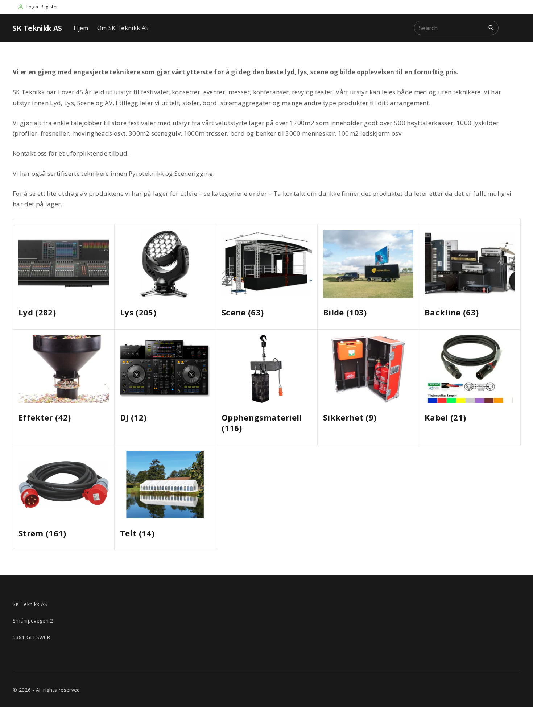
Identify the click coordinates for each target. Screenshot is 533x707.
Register (49, 7)
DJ (133, 417)
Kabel (445, 417)
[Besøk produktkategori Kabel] (470, 369)
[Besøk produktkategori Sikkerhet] (368, 369)
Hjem (81, 28)
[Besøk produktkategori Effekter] (63, 369)
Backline (452, 312)
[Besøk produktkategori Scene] (267, 264)
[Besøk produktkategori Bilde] (368, 264)
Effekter (44, 417)
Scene (243, 312)
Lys (138, 312)
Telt (137, 533)
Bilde (345, 312)
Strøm (42, 533)
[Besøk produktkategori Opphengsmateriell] (267, 369)
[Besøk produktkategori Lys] (165, 264)
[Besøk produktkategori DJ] (165, 369)
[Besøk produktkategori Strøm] (63, 484)
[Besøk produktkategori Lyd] (63, 264)
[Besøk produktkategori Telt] (165, 484)
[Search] (491, 27)
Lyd (37, 312)
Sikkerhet (349, 417)
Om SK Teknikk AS (123, 28)
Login (32, 7)
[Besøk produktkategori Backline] (470, 264)
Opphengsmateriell (262, 422)
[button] (512, 28)
